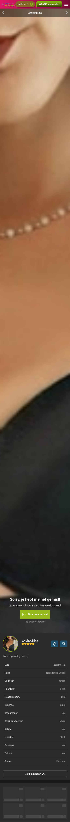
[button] (54, 644)
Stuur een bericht (38, 614)
